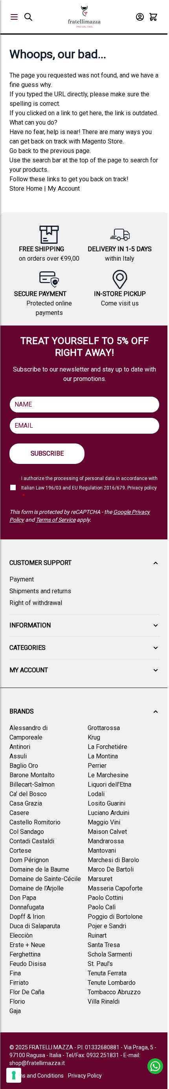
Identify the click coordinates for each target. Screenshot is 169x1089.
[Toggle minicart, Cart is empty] (153, 17)
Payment (21, 579)
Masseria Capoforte (115, 888)
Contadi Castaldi (31, 841)
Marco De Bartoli (111, 869)
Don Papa (22, 897)
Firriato (19, 982)
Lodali (96, 794)
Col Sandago (26, 831)
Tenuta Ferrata (107, 973)
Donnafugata (26, 907)
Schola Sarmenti (110, 954)
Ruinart (97, 935)
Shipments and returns (40, 591)
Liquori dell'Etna (109, 784)
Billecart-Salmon (32, 784)
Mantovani (102, 850)
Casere (19, 813)
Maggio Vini (104, 822)
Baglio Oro (23, 765)
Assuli (18, 756)
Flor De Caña (26, 992)
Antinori (19, 747)
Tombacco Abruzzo (114, 992)
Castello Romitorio (35, 822)
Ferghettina (24, 954)
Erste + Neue (27, 945)
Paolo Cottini (105, 897)
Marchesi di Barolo (113, 860)
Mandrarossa (106, 841)
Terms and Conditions (36, 1075)
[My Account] (140, 17)
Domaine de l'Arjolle (36, 888)
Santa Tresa (104, 945)
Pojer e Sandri (107, 926)
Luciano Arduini (108, 813)
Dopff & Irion (27, 916)
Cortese (20, 850)
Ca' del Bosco (28, 794)
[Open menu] (14, 17)
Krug (94, 737)
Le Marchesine (108, 775)
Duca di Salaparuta (34, 926)
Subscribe (47, 453)
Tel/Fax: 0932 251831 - (94, 1055)
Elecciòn (21, 935)
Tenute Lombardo (112, 982)
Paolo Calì (102, 907)
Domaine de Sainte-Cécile (45, 879)
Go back (20, 151)
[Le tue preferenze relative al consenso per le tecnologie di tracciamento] (13, 1075)
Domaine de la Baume (39, 869)
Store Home (25, 188)
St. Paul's (100, 964)
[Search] (28, 17)
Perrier (97, 765)
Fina (15, 973)
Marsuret (100, 879)
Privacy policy (142, 488)
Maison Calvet (107, 831)
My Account (64, 188)
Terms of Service (55, 520)
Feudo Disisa (27, 964)
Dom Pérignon (29, 860)
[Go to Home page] (84, 17)
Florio (17, 1001)
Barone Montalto (32, 775)
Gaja (15, 1011)
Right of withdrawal (35, 603)
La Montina (103, 756)
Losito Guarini (106, 803)
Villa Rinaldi (103, 1001)
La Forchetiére (107, 747)
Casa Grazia (25, 803)
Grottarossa (104, 728)
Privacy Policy (85, 1075)
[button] (84, 563)
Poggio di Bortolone (115, 916)
